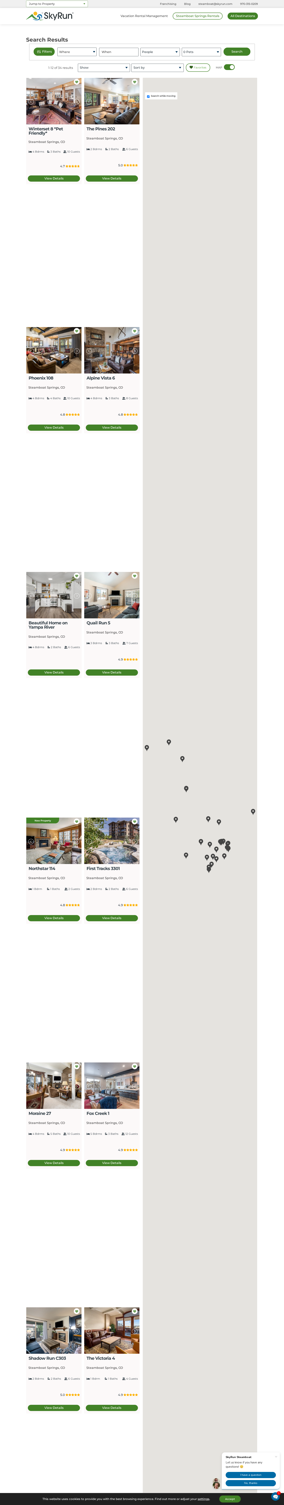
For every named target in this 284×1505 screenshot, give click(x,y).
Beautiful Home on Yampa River (48, 625)
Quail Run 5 (98, 623)
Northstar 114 (42, 868)
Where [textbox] (64, 52)
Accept (230, 1499)
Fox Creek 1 (98, 1113)
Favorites (199, 67)
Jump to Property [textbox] (42, 4)
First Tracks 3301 (103, 868)
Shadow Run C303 (47, 1358)
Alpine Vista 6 (101, 378)
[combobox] (57, 4)
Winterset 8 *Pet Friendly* (46, 131)
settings (203, 1499)
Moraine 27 (40, 1113)
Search (236, 51)
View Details (54, 178)
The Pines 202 (101, 129)
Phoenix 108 (41, 378)
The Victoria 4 (101, 1358)
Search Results (47, 39)
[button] (175, 820)
